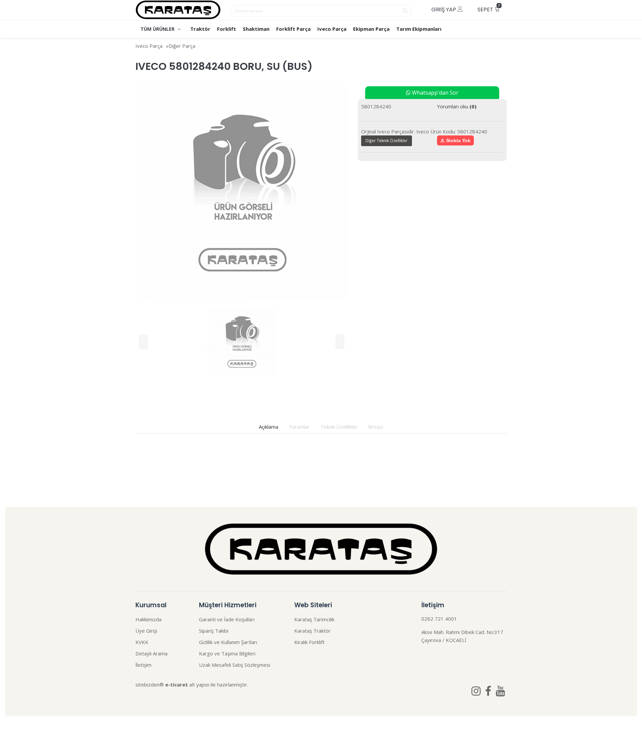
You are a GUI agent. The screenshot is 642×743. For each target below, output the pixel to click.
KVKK (141, 642)
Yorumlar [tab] (299, 426)
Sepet (488, 8)
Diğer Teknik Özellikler (386, 140)
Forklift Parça (293, 28)
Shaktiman (256, 28)
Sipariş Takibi (213, 630)
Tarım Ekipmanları (418, 28)
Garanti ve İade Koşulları (226, 619)
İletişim (143, 664)
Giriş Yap (444, 9)
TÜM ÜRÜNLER (158, 29)
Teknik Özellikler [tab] (338, 426)
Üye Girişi (146, 630)
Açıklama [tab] (268, 426)
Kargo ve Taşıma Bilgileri (227, 653)
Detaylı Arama (151, 653)
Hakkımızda (148, 619)
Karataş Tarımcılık (314, 619)
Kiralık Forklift (309, 642)
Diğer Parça (182, 45)
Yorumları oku (456, 106)
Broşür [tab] (376, 426)
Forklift (226, 28)
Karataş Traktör (312, 630)
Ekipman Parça (371, 28)
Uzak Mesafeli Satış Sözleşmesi (234, 664)
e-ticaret (176, 684)
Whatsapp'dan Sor (434, 92)
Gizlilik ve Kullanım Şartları (228, 642)
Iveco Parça (331, 28)
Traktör (200, 28)
